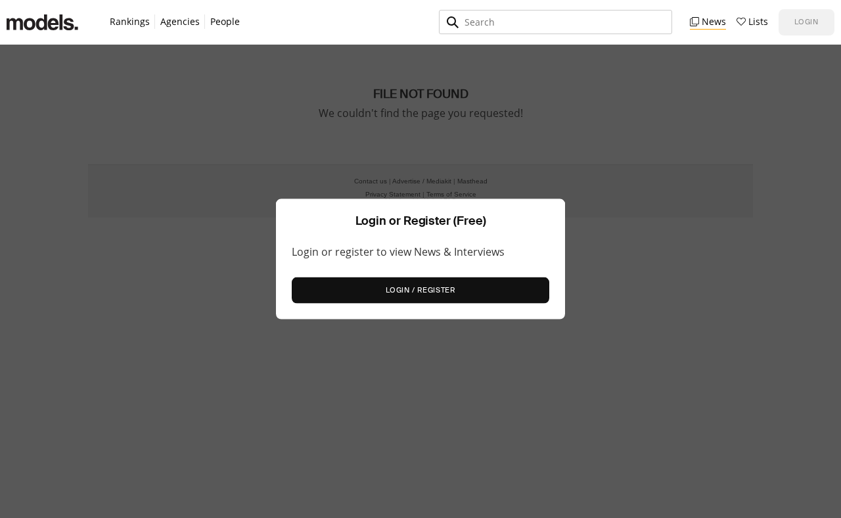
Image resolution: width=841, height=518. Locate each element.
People (225, 21)
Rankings (130, 21)
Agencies (180, 21)
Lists (758, 21)
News (714, 21)
